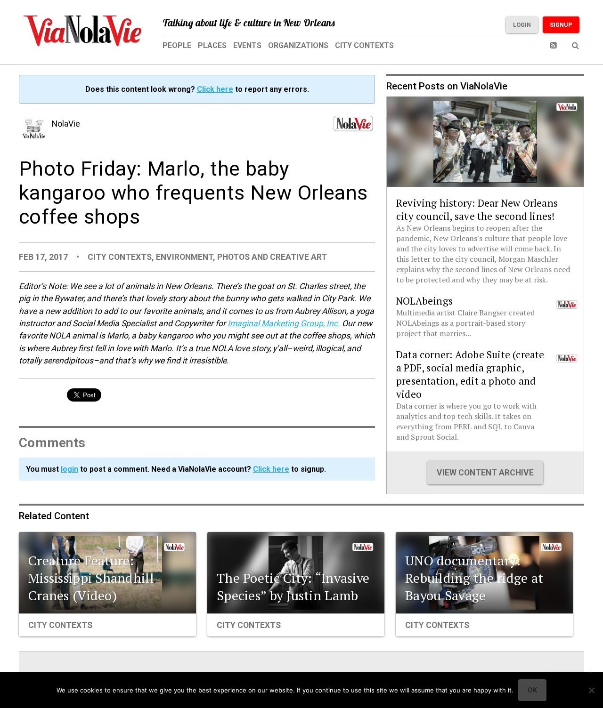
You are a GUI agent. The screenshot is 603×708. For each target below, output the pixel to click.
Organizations (298, 45)
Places (212, 45)
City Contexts (364, 45)
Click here (215, 89)
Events (247, 45)
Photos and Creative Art (272, 257)
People (177, 45)
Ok (532, 690)
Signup (561, 24)
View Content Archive (485, 472)
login (69, 469)
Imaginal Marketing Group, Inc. (284, 323)
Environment (184, 257)
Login (522, 24)
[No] (591, 690)
